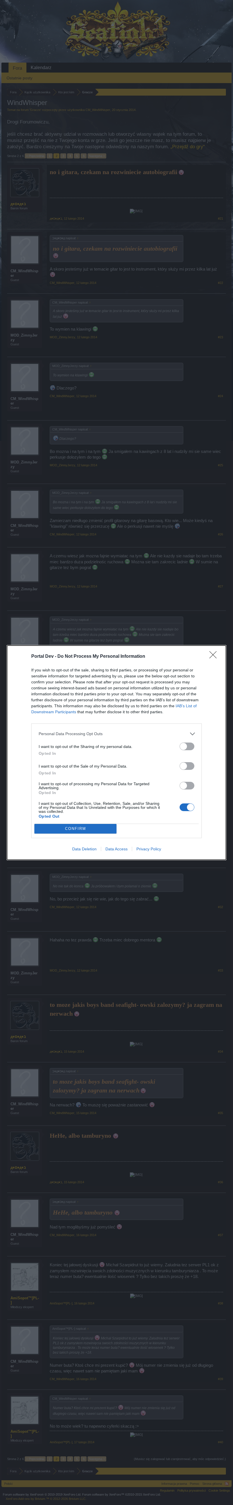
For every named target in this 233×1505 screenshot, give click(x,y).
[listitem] (116, 734)
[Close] (214, 656)
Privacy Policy (148, 849)
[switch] (187, 746)
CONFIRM (75, 828)
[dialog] (116, 753)
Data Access (116, 849)
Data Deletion (84, 849)
